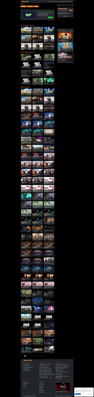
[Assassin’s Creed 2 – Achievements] (49, 65)
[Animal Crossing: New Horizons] (26, 317)
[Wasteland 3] (37, 196)
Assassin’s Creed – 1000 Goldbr (43, 376)
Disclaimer (24, 386)
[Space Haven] (26, 228)
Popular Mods (41, 386)
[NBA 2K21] (49, 180)
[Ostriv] (26, 309)
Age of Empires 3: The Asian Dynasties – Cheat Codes (46, 373)
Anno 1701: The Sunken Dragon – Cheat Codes (45, 370)
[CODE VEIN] (37, 293)
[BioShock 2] (49, 81)
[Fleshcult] (49, 46)
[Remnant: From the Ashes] (26, 333)
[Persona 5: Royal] (37, 309)
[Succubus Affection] (26, 148)
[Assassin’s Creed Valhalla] (49, 124)
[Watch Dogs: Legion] (49, 116)
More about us (65, 16)
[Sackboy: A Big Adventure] (26, 38)
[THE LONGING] (49, 301)
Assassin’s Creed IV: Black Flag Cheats (28, 367)
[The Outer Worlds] (49, 333)
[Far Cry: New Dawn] (49, 349)
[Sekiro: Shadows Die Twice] (26, 285)
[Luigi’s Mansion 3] (49, 30)
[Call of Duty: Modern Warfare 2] (37, 81)
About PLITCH (50, 17)
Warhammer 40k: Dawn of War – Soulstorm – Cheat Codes (47, 374)
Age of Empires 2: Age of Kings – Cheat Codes (45, 371)
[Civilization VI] (26, 293)
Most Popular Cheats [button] (30, 6)
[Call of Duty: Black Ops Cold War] (49, 38)
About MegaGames (25, 383)
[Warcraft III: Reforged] (37, 341)
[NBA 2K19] (37, 349)
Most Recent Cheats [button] (23, 6)
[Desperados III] (37, 228)
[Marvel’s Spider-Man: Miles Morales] (37, 38)
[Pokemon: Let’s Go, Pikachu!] (26, 30)
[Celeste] (26, 196)
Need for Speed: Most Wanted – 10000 (61, 364)
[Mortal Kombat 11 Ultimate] (26, 116)
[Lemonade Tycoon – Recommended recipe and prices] (26, 73)
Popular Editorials (41, 390)
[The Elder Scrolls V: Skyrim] (26, 349)
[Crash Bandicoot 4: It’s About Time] (49, 148)
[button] (92, 388)
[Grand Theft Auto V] (37, 57)
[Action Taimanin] (37, 140)
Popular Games (41, 383)
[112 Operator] (37, 301)
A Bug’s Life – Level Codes (59, 378)
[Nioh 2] (49, 309)
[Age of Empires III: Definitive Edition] (26, 140)
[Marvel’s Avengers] (49, 172)
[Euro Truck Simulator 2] (37, 73)
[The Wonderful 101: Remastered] (37, 204)
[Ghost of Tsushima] (49, 220)
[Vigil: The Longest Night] (49, 140)
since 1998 (71, 10)
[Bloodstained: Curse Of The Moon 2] (37, 220)
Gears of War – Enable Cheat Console (44, 367)
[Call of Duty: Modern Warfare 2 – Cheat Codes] (49, 57)
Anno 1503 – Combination (59, 374)
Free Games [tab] (70, 31)
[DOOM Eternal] (37, 317)
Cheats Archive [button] (36, 6)
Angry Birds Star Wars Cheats (27, 370)
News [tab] (63, 31)
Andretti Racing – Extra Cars (59, 370)
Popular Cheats (41, 387)
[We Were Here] (49, 325)
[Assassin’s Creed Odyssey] (37, 30)
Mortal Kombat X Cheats (26, 364)
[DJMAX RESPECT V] (49, 341)
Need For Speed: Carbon (59, 373)
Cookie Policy (83, 395)
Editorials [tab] (66, 31)
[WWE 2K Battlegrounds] (49, 156)
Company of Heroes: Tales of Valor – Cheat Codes (45, 377)
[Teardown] (37, 148)
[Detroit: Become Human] (49, 228)
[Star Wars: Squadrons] (37, 116)
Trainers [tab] (59, 31)
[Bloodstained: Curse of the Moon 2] (37, 212)
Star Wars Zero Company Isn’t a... (60, 391)
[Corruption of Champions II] (49, 132)
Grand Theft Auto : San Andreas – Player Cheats (62, 371)
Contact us (24, 384)
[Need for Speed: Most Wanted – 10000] (26, 57)
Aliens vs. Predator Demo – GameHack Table (61, 367)
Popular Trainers (41, 384)
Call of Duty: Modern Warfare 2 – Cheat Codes (45, 364)
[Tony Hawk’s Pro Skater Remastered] (49, 164)
